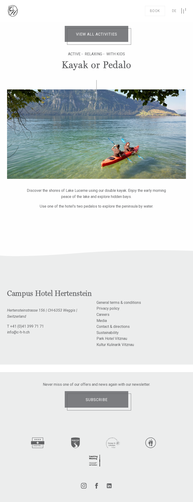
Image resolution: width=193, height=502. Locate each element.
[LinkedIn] (109, 487)
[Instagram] (84, 487)
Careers (102, 314)
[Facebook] (96, 487)
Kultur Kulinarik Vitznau (115, 344)
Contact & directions (113, 326)
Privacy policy (108, 308)
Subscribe (97, 400)
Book (155, 11)
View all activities (96, 34)
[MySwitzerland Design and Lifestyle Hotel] (112, 443)
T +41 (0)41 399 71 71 (25, 326)
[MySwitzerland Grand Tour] (75, 443)
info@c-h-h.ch (18, 332)
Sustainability (107, 332)
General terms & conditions (118, 302)
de (174, 11)
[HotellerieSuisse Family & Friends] (150, 443)
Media (101, 320)
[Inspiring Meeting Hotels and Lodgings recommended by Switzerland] (94, 460)
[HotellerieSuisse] (37, 443)
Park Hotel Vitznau (111, 338)
